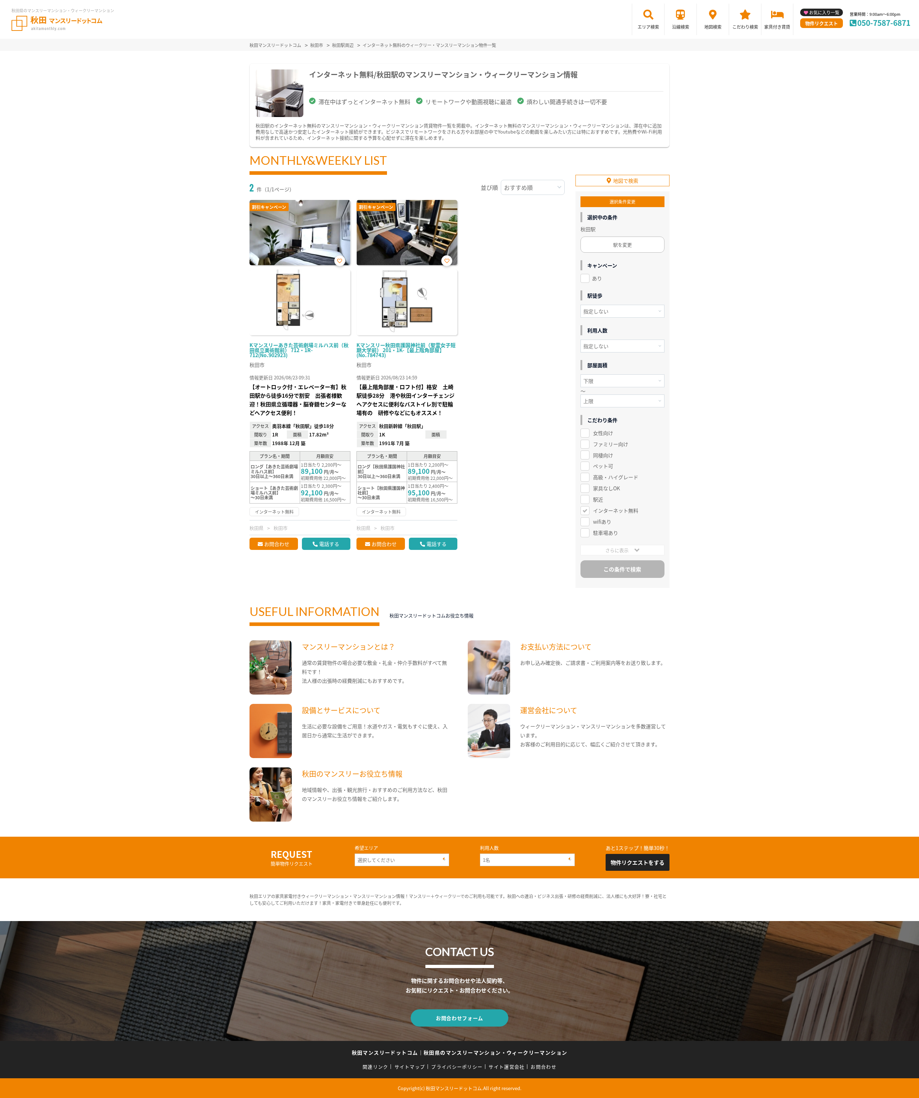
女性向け (603, 432)
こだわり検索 (745, 27)
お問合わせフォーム (459, 1018)
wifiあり (602, 521)
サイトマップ (410, 1066)
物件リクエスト (821, 23)
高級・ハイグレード (615, 477)
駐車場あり (605, 532)
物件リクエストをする (637, 862)
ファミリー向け (610, 444)
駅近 (598, 499)
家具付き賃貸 (777, 27)
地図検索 (713, 27)
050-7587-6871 (883, 22)
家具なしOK (606, 488)
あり (597, 278)
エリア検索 (648, 27)
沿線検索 (680, 27)
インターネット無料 (615, 510)
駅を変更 (622, 244)
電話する (329, 543)
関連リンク (375, 1066)
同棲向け (603, 455)
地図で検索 (625, 180)
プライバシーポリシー (456, 1066)
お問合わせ (276, 543)
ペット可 (603, 465)
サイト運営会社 (506, 1066)
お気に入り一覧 (824, 12)
